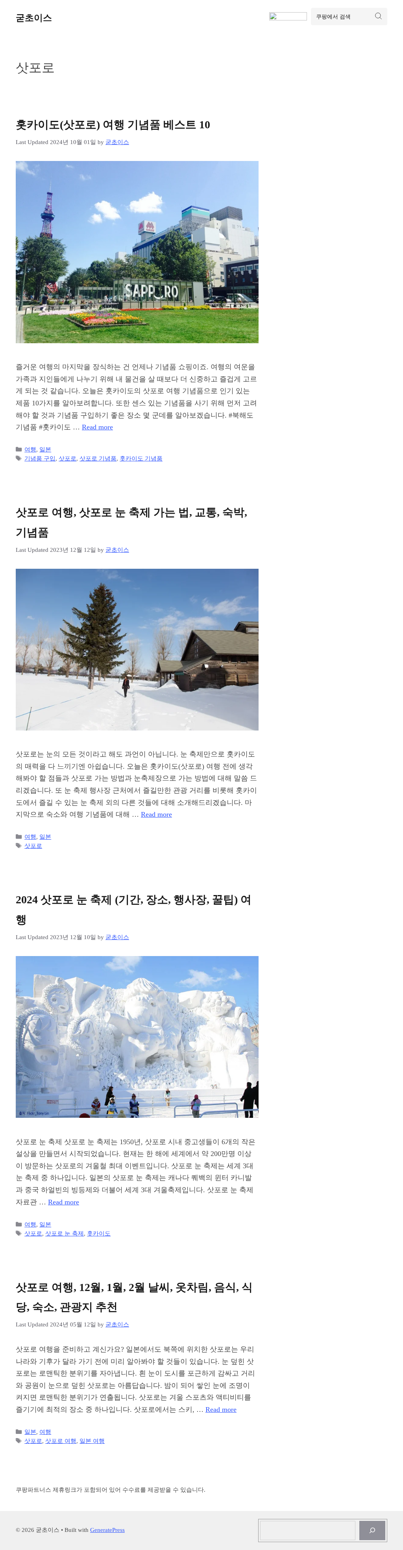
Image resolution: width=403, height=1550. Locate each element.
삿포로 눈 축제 (64, 1233)
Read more (97, 427)
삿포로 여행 (60, 1440)
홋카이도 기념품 (141, 458)
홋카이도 (99, 1233)
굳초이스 (34, 18)
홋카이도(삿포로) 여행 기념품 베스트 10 (113, 124)
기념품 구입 (39, 458)
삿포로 (67, 458)
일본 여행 (92, 1440)
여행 (30, 449)
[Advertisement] (342, 178)
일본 (45, 449)
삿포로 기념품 (97, 458)
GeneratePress (107, 1530)
